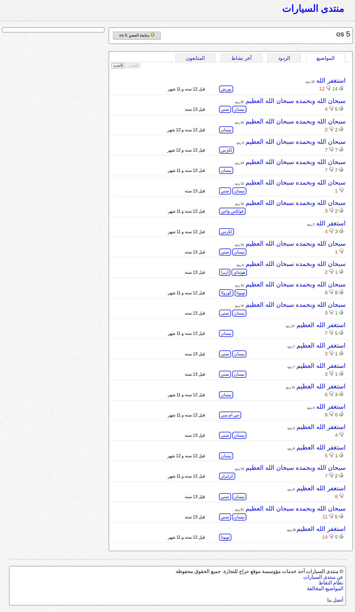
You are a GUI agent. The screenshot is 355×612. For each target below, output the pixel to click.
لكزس (226, 150)
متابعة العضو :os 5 (134, 35)
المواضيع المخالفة (325, 588)
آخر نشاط (241, 58)
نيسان (239, 109)
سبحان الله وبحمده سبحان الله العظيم (295, 100)
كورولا (226, 293)
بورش (226, 89)
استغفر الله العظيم (320, 324)
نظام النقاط (331, 582)
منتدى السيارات (313, 8)
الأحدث (118, 66)
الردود (284, 58)
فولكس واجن (232, 211)
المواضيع (325, 58)
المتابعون (195, 58)
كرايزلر (227, 476)
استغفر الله (330, 80)
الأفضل (134, 66)
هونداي (239, 272)
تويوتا (240, 293)
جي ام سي (230, 415)
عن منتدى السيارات (323, 577)
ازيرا (224, 272)
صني (225, 109)
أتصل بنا (335, 600)
